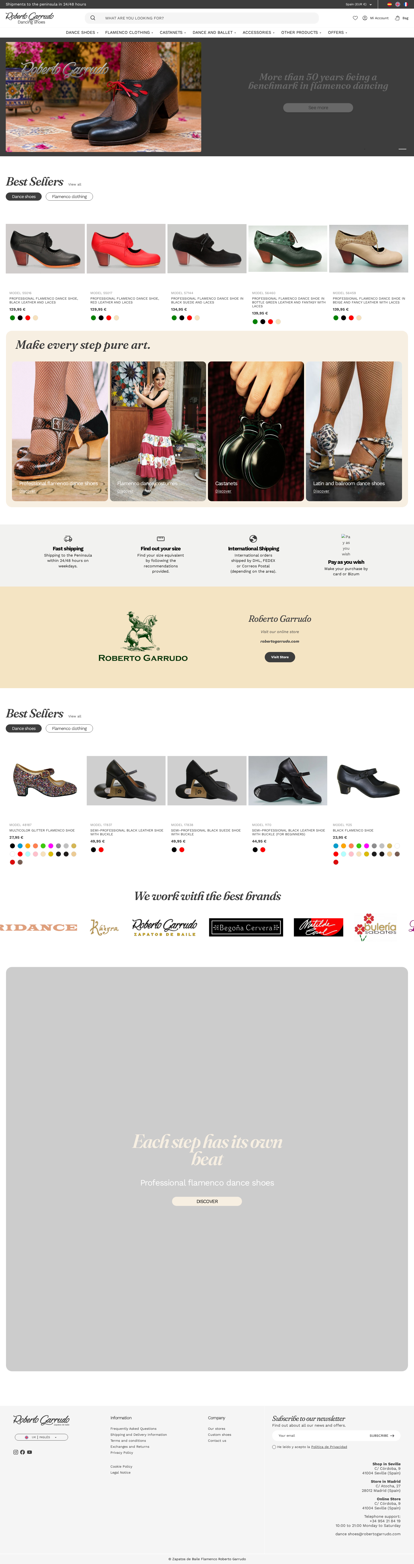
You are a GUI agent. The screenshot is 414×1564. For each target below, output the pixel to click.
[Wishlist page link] (355, 18)
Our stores (216, 1428)
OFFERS (336, 32)
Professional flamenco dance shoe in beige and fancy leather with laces (369, 300)
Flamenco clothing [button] (69, 196)
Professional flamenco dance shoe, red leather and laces (124, 300)
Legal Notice (120, 1472)
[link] (12, 317)
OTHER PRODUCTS (299, 32)
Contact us (217, 1440)
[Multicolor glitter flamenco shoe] (45, 780)
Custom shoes (219, 1434)
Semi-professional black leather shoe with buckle (126, 832)
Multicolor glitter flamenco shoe (42, 830)
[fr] (405, 4)
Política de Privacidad (329, 1447)
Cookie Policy (121, 1466)
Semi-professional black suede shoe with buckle (206, 832)
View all (74, 184)
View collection (318, 128)
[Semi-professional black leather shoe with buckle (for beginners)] (288, 780)
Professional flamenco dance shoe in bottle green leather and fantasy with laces (289, 302)
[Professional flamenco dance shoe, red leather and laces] (126, 248)
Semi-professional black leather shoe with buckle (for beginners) (288, 832)
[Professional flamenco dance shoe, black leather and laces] (45, 248)
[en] (397, 4)
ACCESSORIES (257, 32)
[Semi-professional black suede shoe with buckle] (207, 780)
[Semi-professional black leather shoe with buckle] (126, 780)
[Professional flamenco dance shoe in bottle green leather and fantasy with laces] (288, 248)
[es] (389, 4)
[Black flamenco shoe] (368, 780)
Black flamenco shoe (353, 830)
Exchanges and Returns (129, 1446)
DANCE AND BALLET (213, 32)
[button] (400, 18)
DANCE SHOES (80, 32)
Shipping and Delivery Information (138, 1434)
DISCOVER (207, 1201)
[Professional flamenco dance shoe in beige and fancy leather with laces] (368, 248)
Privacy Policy (121, 1452)
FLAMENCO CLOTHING (127, 32)
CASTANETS (171, 32)
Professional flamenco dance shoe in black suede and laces (207, 300)
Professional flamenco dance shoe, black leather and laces (43, 300)
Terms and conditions (128, 1440)
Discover (27, 491)
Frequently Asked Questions (133, 1428)
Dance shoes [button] (23, 196)
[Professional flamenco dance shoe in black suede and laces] (207, 248)
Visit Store (280, 657)
